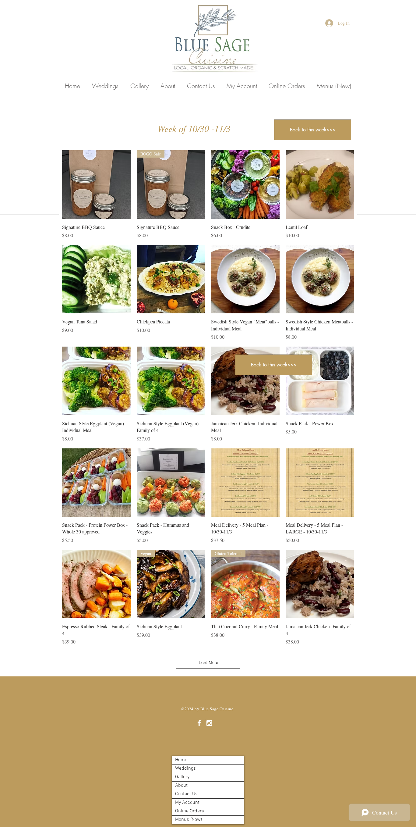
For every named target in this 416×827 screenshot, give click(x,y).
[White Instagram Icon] (209, 723)
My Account (187, 803)
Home (181, 760)
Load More (208, 662)
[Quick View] (96, 184)
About (181, 785)
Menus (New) (188, 820)
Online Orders (189, 811)
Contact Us (186, 794)
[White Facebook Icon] (199, 723)
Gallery (182, 777)
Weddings (185, 768)
